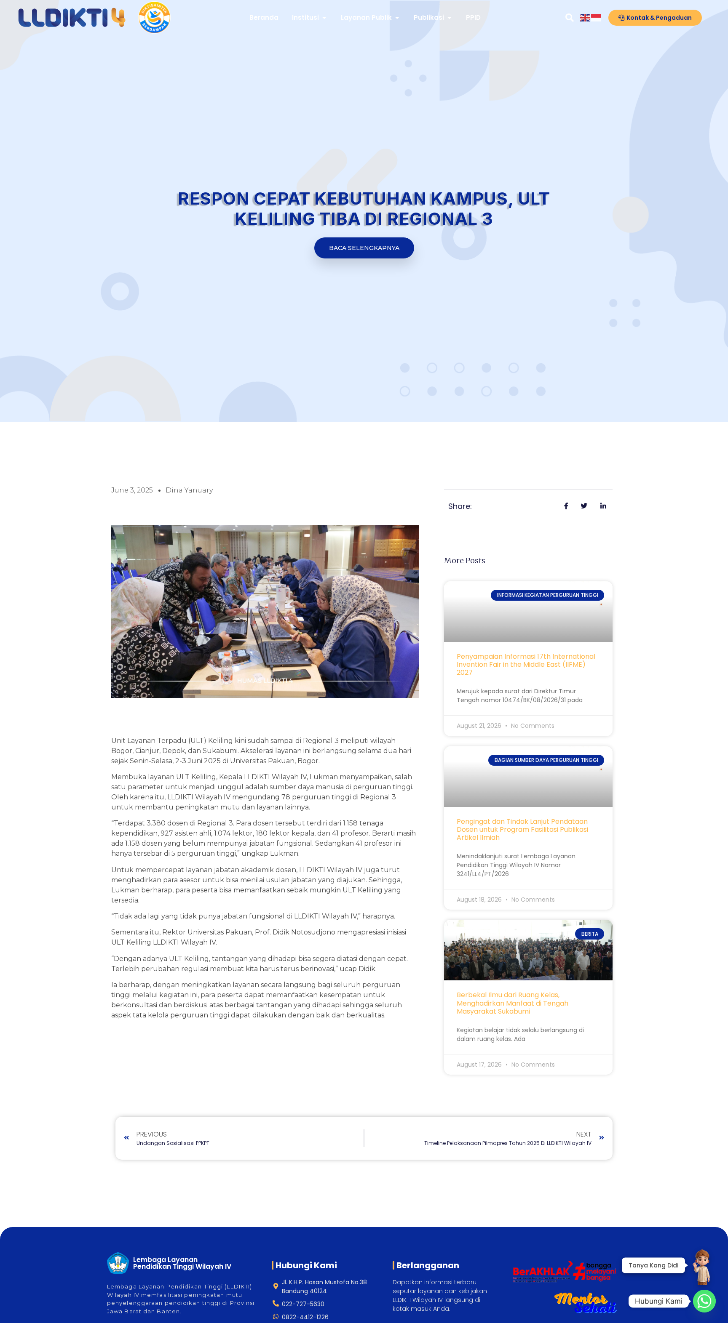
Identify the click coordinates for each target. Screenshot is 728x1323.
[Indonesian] (596, 17)
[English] (585, 17)
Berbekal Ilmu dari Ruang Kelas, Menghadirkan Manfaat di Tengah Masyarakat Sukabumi (512, 1003)
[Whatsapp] (704, 1301)
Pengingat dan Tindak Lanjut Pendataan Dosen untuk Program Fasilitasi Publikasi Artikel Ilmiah (522, 829)
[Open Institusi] (324, 18)
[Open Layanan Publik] (397, 18)
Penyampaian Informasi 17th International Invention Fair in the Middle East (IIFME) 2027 (526, 664)
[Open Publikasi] (449, 18)
